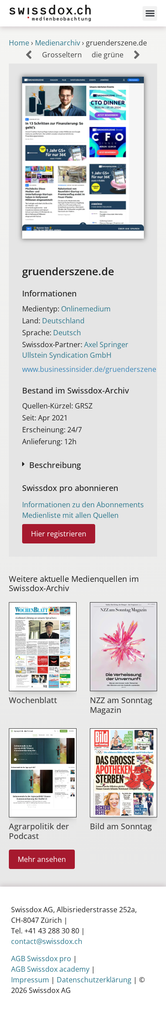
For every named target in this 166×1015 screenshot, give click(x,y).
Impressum (30, 980)
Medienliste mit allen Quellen (70, 515)
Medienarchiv (57, 43)
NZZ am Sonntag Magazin (121, 705)
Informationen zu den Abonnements (83, 504)
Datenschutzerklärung (94, 980)
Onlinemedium (86, 309)
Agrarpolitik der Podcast (39, 831)
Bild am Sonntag (121, 826)
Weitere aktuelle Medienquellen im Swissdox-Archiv (74, 583)
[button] (150, 13)
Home (19, 43)
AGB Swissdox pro (41, 958)
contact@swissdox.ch (46, 941)
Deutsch (67, 332)
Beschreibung (55, 465)
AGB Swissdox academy (50, 969)
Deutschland (63, 321)
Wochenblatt (33, 700)
